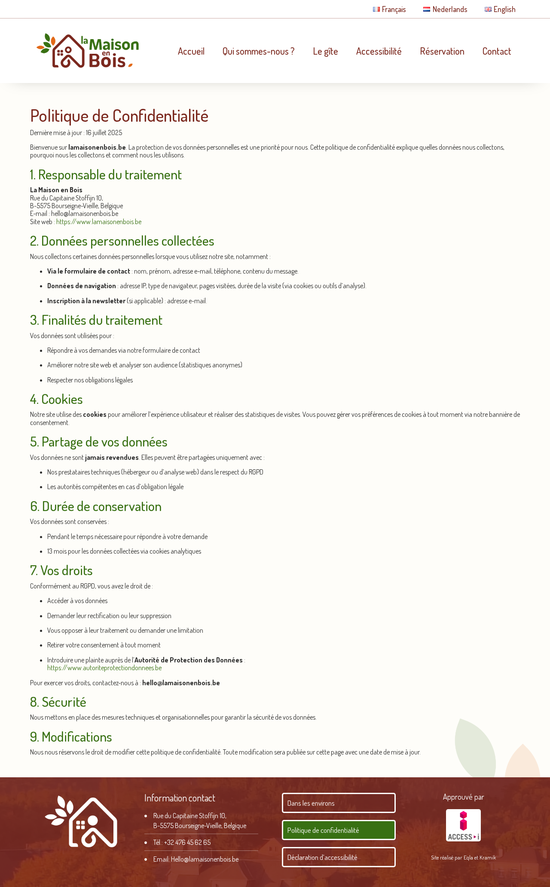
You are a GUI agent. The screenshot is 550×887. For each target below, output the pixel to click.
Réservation (442, 51)
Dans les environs (311, 802)
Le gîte (325, 51)
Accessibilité (379, 51)
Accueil (191, 51)
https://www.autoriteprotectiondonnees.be (104, 667)
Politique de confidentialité (323, 830)
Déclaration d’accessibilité (322, 857)
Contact (497, 51)
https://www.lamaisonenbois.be (98, 221)
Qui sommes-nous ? (259, 51)
